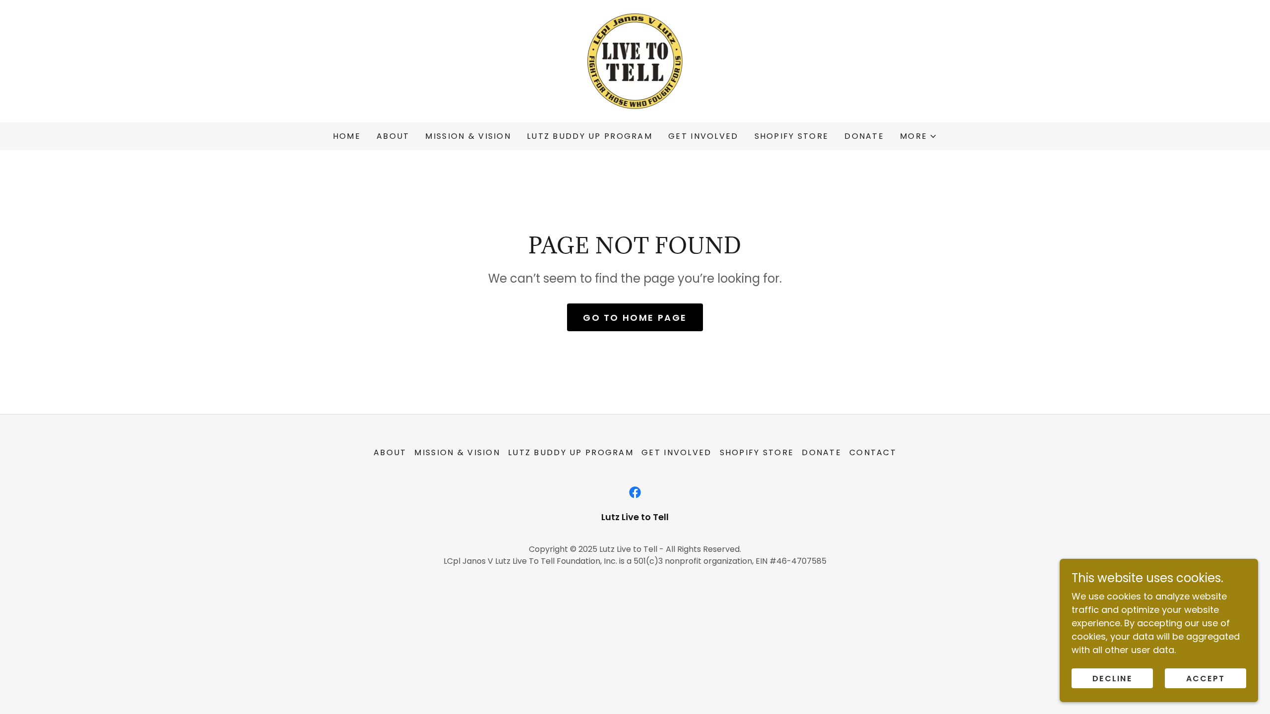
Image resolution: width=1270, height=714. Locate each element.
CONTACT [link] (872, 452)
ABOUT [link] (393, 136)
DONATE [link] (864, 136)
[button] (918, 136)
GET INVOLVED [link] (703, 136)
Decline (1112, 678)
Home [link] (347, 136)
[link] (635, 60)
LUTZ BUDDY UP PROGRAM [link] (589, 136)
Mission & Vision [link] (468, 136)
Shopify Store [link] (792, 136)
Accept (1205, 678)
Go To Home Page (635, 317)
